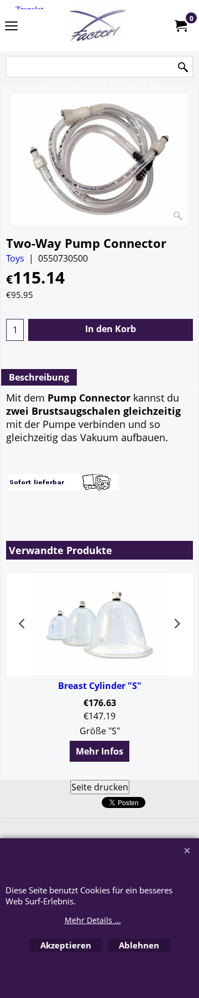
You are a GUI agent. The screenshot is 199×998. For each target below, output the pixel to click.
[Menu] (11, 26)
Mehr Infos (99, 751)
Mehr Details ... (93, 920)
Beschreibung (39, 377)
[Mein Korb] (180, 25)
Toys (15, 258)
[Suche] (183, 67)
